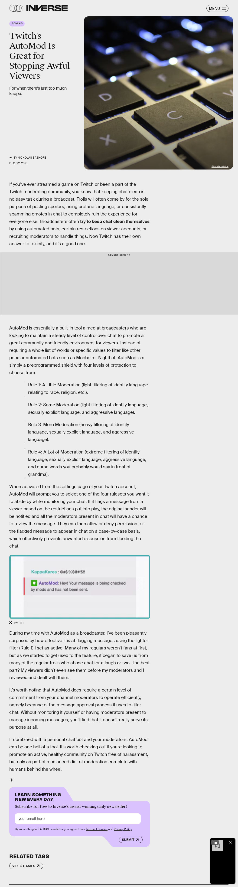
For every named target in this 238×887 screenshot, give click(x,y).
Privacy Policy (123, 829)
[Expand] (215, 842)
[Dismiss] (230, 842)
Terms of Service (97, 829)
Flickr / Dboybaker (220, 166)
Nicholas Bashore (32, 158)
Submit (128, 840)
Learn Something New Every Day (38, 796)
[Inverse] (47, 8)
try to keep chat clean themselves (115, 221)
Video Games (23, 866)
